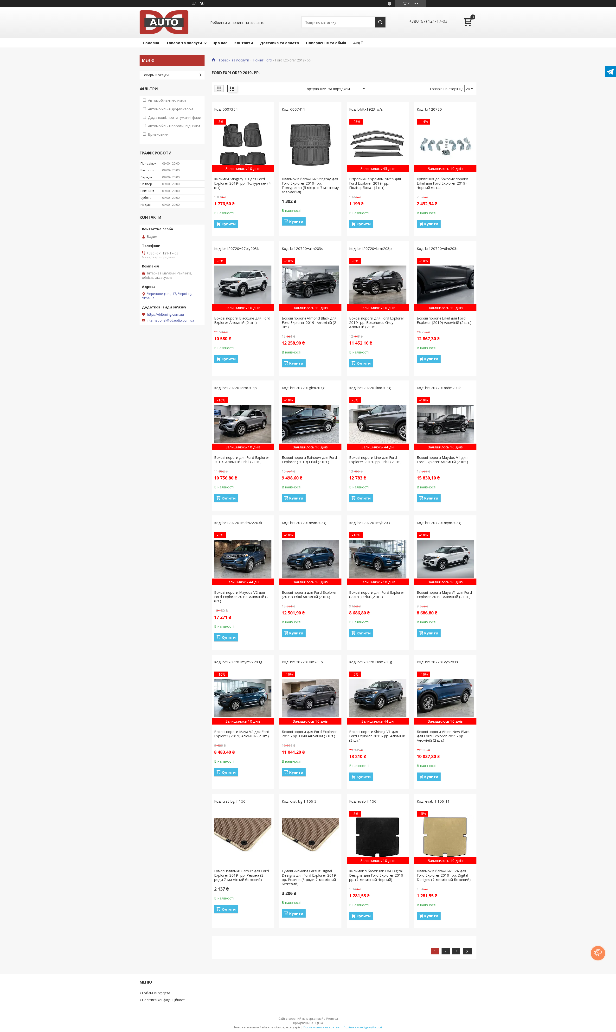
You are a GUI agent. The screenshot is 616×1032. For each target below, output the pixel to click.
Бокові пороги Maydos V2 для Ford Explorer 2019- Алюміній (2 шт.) (241, 596)
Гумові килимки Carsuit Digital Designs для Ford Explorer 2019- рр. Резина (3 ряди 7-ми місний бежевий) (309, 877)
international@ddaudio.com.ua (170, 320)
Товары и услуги (155, 75)
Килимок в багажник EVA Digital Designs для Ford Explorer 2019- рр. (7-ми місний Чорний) (377, 875)
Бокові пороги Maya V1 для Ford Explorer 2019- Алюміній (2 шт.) (444, 594)
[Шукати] (380, 22)
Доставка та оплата (279, 42)
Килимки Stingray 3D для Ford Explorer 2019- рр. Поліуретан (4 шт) (242, 183)
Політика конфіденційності (164, 1000)
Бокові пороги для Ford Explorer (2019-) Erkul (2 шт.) (376, 594)
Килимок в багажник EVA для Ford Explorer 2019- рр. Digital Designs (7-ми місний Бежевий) (444, 875)
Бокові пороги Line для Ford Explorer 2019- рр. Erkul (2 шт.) (375, 459)
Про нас (219, 42)
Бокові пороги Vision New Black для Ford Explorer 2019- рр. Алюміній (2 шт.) (443, 735)
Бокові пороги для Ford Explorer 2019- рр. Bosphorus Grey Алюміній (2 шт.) (376, 322)
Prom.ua (332, 1019)
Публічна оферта (156, 993)
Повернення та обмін (326, 42)
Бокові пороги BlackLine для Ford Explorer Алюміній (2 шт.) (242, 320)
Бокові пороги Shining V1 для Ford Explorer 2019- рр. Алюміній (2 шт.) (377, 735)
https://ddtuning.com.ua (165, 314)
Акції (358, 42)
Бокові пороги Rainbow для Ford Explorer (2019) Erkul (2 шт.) (309, 459)
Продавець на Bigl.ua (308, 1023)
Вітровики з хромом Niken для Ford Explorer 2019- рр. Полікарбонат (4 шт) (375, 183)
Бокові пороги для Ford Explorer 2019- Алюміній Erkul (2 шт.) (241, 459)
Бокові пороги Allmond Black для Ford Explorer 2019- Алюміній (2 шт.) (309, 322)
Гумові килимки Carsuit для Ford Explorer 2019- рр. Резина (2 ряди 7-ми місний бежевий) (241, 875)
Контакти (243, 42)
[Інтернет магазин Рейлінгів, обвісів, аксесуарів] (164, 22)
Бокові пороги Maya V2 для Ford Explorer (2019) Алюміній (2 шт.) (241, 733)
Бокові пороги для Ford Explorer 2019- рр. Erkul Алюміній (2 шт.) (309, 733)
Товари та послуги (184, 42)
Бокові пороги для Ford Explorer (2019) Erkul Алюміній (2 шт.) (309, 594)
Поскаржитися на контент (321, 1027)
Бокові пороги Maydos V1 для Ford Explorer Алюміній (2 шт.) (442, 459)
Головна (151, 42)
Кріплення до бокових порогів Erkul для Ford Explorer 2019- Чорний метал (442, 183)
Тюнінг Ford (262, 60)
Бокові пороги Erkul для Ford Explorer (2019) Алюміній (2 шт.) (444, 320)
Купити (229, 223)
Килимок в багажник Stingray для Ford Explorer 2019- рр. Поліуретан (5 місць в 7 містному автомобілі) (310, 185)
